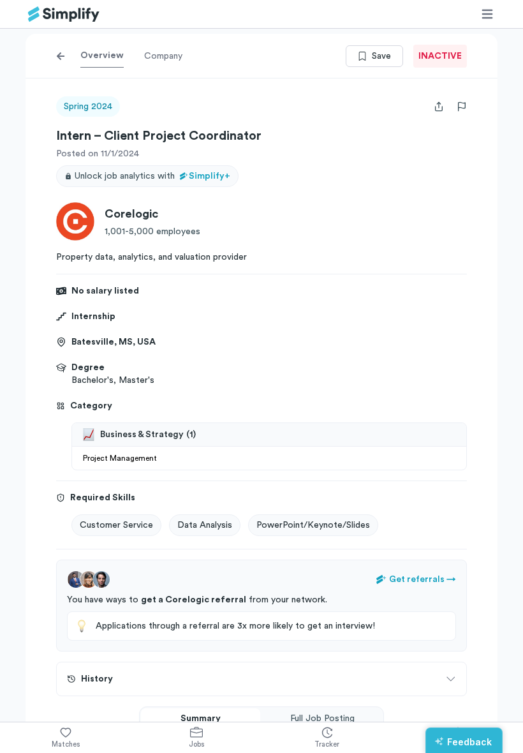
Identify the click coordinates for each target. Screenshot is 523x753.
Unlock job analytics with (152, 176)
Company (163, 56)
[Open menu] (487, 14)
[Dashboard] (64, 14)
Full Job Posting (322, 718)
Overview (102, 55)
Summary (200, 718)
